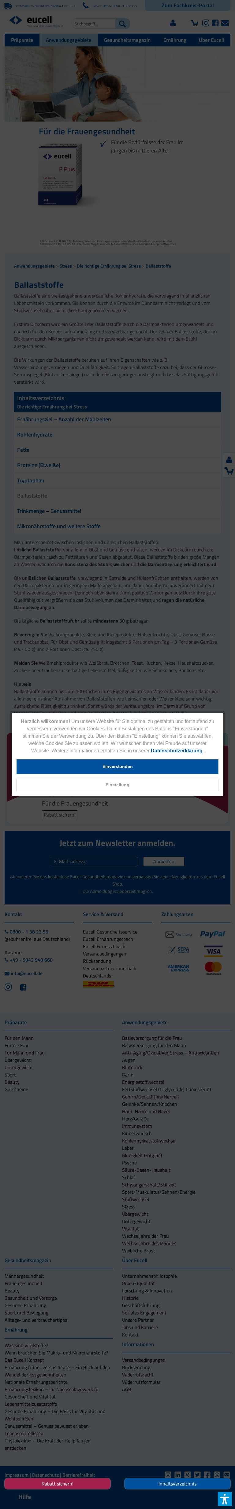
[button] (117, 785)
